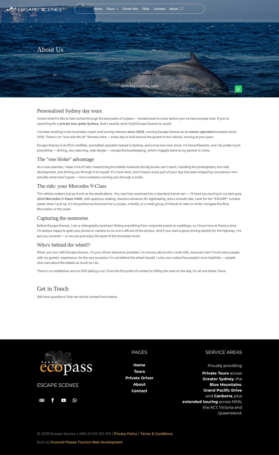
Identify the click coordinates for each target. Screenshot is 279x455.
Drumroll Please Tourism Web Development (86, 442)
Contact (159, 9)
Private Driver (139, 378)
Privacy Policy (125, 434)
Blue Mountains (225, 384)
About (173, 9)
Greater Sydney (218, 379)
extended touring (200, 401)
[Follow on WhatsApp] (238, 89)
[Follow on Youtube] (63, 400)
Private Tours (215, 373)
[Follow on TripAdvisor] (41, 400)
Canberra (223, 396)
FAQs (146, 9)
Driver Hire (130, 9)
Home (98, 9)
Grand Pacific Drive (222, 390)
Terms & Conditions (156, 434)
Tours (110, 9)
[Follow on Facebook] (52, 400)
